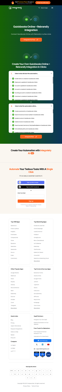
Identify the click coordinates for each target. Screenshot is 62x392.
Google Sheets (15, 272)
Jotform (36, 281)
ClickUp (13, 284)
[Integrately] (15, 8)
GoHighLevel (37, 237)
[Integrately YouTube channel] (48, 344)
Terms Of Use (35, 386)
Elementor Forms (38, 272)
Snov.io (12, 252)
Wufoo (35, 287)
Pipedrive (13, 243)
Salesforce (14, 225)
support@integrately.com (42, 349)
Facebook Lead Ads (39, 225)
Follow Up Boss (15, 228)
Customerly (14, 258)
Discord (13, 296)
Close (12, 240)
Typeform (36, 284)
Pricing (12, 323)
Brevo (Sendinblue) (39, 240)
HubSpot (36, 234)
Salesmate (13, 249)
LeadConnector (38, 231)
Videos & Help (14, 332)
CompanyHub (14, 237)
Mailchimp (36, 246)
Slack (12, 290)
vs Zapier (13, 345)
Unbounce (36, 290)
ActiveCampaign (38, 228)
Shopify (13, 281)
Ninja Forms (37, 299)
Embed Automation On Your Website (41, 323)
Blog (12, 320)
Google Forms (37, 278)
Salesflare (13, 246)
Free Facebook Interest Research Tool (40, 332)
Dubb (12, 255)
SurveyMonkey (38, 293)
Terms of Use (33, 206)
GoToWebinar (37, 243)
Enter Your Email (21, 193)
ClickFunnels (37, 249)
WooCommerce (15, 287)
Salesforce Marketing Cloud (41, 258)
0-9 (11, 370)
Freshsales (14, 234)
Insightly (13, 231)
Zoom (12, 302)
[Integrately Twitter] (37, 344)
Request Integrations (16, 329)
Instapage (36, 302)
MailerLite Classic (38, 252)
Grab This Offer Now (43, 2)
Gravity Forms (37, 275)
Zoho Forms (37, 305)
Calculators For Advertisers (41, 336)
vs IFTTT (13, 351)
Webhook (13, 275)
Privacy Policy (26, 386)
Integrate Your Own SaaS (40, 319)
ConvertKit (37, 255)
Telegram (13, 305)
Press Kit (13, 337)
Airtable (13, 299)
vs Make (13, 348)
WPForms (36, 296)
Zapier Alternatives (16, 326)
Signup (12, 335)
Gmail (12, 278)
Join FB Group (43, 340)
